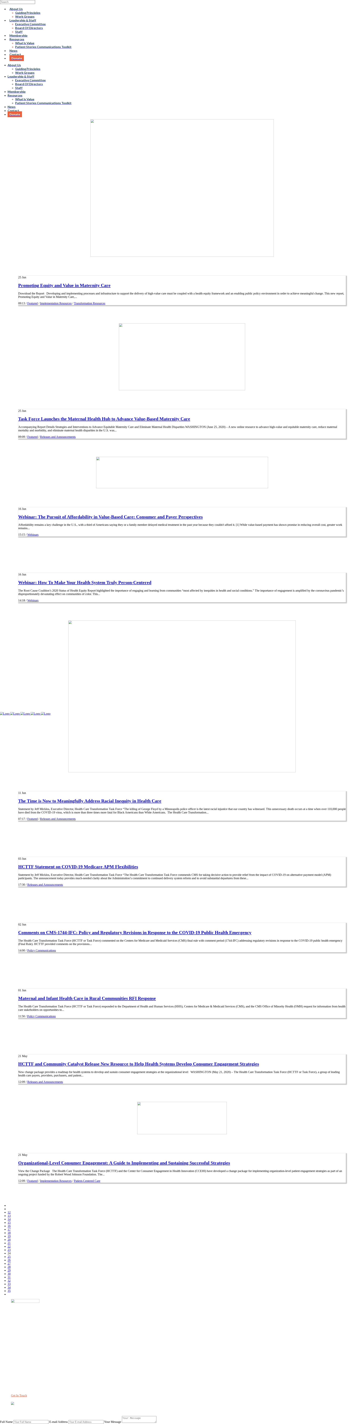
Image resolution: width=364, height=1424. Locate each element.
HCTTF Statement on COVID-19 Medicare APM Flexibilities (78, 866)
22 (9, 1246)
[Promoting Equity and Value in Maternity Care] (182, 255)
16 (9, 1226)
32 (9, 1280)
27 (9, 1263)
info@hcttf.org (20, 1371)
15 (9, 1222)
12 (9, 1212)
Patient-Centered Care (87, 1180)
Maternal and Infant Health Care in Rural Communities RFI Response (87, 998)
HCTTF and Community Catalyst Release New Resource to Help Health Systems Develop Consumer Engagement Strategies (138, 1063)
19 (9, 1236)
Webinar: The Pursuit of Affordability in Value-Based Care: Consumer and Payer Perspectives (110, 516)
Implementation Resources (56, 303)
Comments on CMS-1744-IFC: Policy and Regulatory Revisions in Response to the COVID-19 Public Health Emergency (134, 932)
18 (9, 1232)
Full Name (6, 1421)
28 (9, 1267)
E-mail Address (58, 1421)
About (15, 1340)
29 (9, 1270)
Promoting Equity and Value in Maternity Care (64, 285)
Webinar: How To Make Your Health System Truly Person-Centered (84, 582)
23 (9, 1249)
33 (9, 1284)
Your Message (112, 1421)
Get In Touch (19, 1395)
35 (9, 1290)
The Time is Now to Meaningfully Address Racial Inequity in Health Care (89, 800)
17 (9, 1229)
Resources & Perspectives (26, 1343)
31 (9, 1277)
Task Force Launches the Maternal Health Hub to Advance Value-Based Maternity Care (104, 418)
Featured (32, 303)
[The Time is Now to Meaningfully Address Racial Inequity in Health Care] (182, 771)
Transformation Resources (89, 303)
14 (9, 1219)
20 (9, 1239)
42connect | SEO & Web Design (86, 1410)
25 (9, 1256)
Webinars (32, 534)
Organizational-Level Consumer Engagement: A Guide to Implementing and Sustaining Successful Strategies (124, 1162)
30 (9, 1273)
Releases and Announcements (58, 436)
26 (9, 1260)
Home (14, 1337)
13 (9, 1215)
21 (9, 1243)
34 (9, 1287)
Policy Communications (41, 950)
